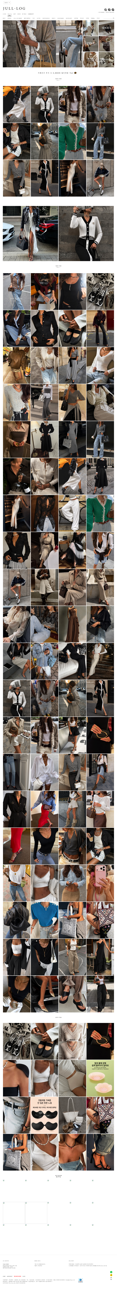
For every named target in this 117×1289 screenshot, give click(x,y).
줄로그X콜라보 (27, 18)
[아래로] (111, 1279)
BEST (4, 18)
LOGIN (4, 14)
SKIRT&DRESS (46, 18)
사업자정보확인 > (48, 1281)
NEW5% (9, 18)
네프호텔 (76, 18)
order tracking (110, 12)
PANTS (53, 18)
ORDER (19, 14)
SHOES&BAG (60, 18)
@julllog (58, 1176)
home (4, 1276)
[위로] (111, 1277)
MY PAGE (24, 14)
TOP (33, 18)
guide (24, 1276)
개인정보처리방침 (17, 1276)
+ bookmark (101, 12)
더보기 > (58, 80)
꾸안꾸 (98, 18)
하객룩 (87, 18)
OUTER (38, 18)
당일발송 (93, 18)
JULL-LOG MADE (17, 18)
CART (14, 14)
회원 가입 (10, 14)
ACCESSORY (69, 18)
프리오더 (82, 18)
